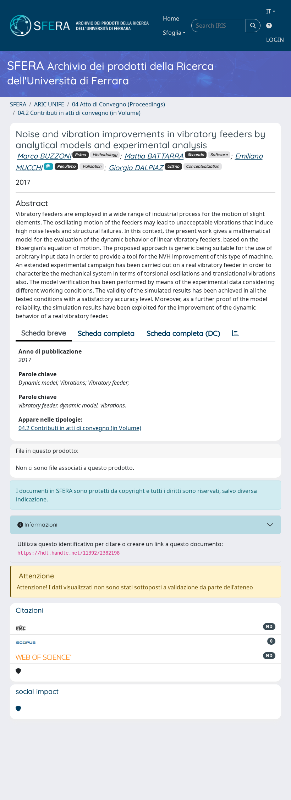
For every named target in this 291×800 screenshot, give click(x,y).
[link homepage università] (79, 25)
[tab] (235, 333)
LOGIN (275, 40)
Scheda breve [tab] (43, 332)
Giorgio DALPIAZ (136, 167)
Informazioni (40, 524)
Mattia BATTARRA (153, 155)
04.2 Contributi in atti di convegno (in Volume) (79, 113)
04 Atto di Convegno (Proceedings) (118, 104)
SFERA (18, 104)
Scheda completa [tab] (106, 333)
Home (171, 18)
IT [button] (268, 11)
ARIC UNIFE (49, 104)
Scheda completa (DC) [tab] (183, 333)
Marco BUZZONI (44, 155)
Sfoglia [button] (172, 33)
